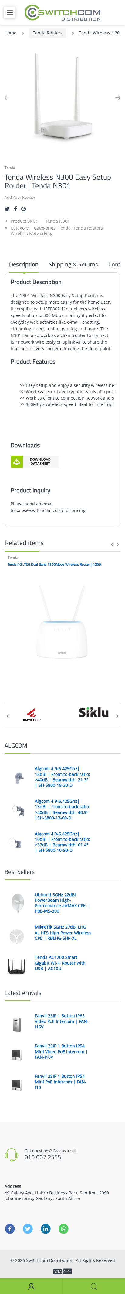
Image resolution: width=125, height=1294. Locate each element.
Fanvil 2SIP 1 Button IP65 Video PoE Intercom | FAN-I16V (62, 1021)
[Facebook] (15, 209)
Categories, (45, 228)
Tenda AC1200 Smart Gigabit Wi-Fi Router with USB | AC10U (60, 963)
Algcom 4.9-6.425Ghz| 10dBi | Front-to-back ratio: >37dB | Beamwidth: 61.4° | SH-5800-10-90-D (62, 842)
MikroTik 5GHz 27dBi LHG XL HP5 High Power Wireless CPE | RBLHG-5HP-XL (63, 932)
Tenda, (65, 228)
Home (10, 33)
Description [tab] (24, 264)
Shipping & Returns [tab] (73, 264)
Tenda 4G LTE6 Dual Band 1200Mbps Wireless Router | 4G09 (54, 564)
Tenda (10, 167)
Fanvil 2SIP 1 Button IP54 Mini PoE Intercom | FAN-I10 (60, 1081)
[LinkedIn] (45, 1229)
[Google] (23, 209)
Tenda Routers (47, 33)
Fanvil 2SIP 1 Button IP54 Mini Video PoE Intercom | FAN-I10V (61, 1051)
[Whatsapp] (63, 1229)
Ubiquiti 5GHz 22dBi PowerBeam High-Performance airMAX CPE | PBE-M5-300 (62, 903)
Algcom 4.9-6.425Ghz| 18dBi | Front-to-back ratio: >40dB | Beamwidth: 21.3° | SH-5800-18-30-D (62, 777)
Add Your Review (20, 197)
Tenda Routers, (88, 228)
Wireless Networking (31, 233)
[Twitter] (7, 209)
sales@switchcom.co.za (39, 510)
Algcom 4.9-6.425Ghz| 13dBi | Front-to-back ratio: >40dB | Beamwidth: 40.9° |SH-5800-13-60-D (62, 810)
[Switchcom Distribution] (62, 12)
